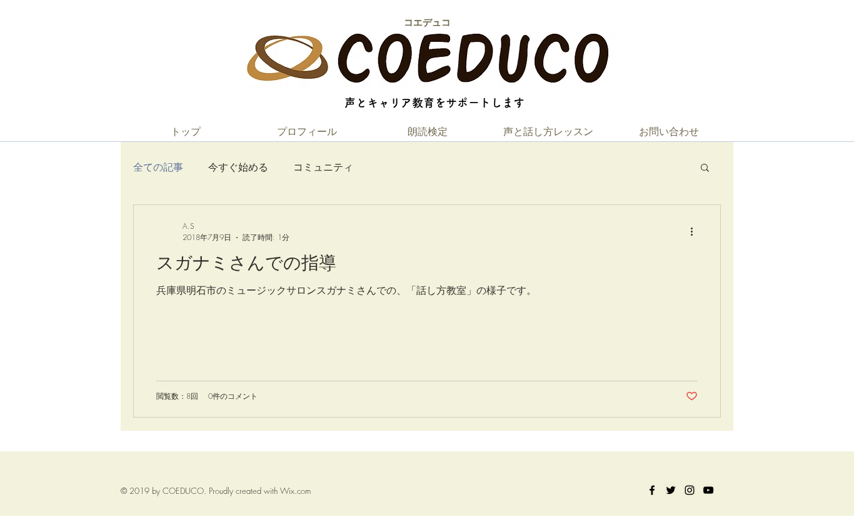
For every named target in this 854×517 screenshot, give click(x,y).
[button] (705, 168)
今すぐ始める (238, 167)
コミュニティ (323, 167)
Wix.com (295, 490)
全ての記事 (158, 167)
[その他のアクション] (695, 231)
